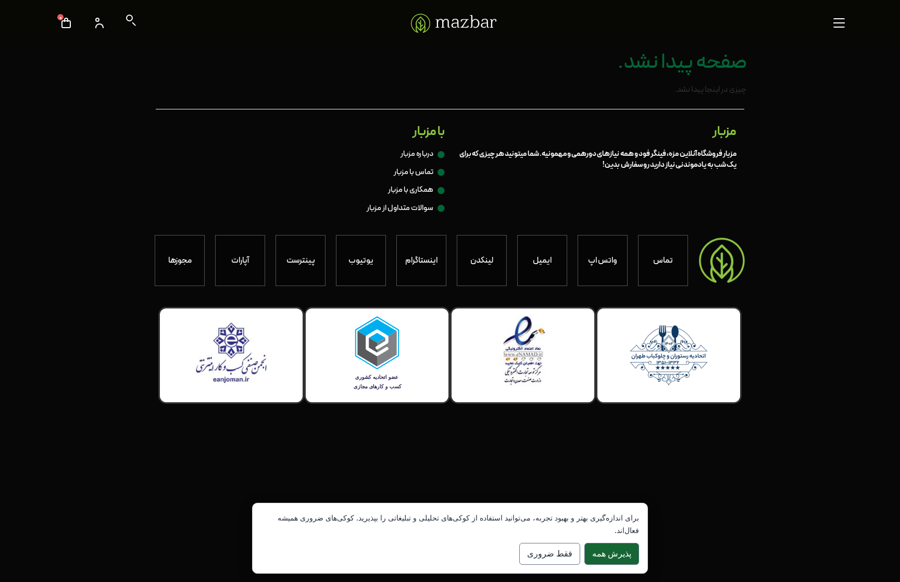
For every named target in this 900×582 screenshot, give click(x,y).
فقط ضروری (549, 553)
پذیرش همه (611, 553)
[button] (839, 22)
